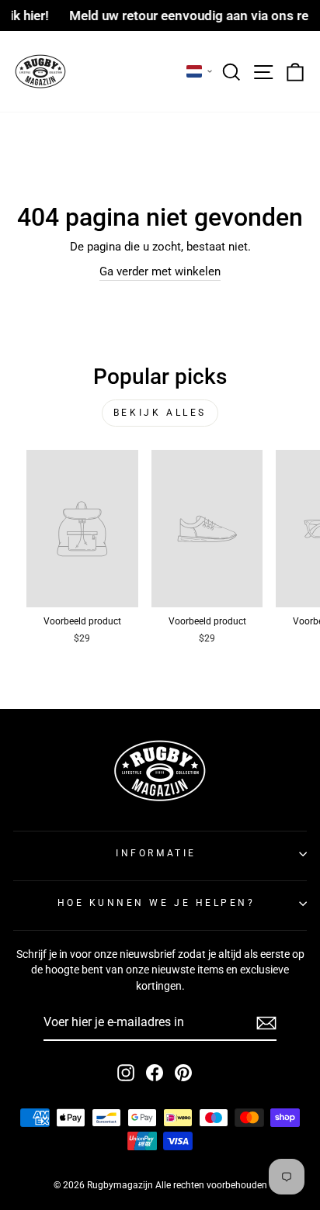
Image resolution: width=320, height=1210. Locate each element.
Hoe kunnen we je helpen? (156, 902)
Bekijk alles (160, 412)
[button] (199, 71)
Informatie (156, 853)
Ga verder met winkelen (160, 271)
